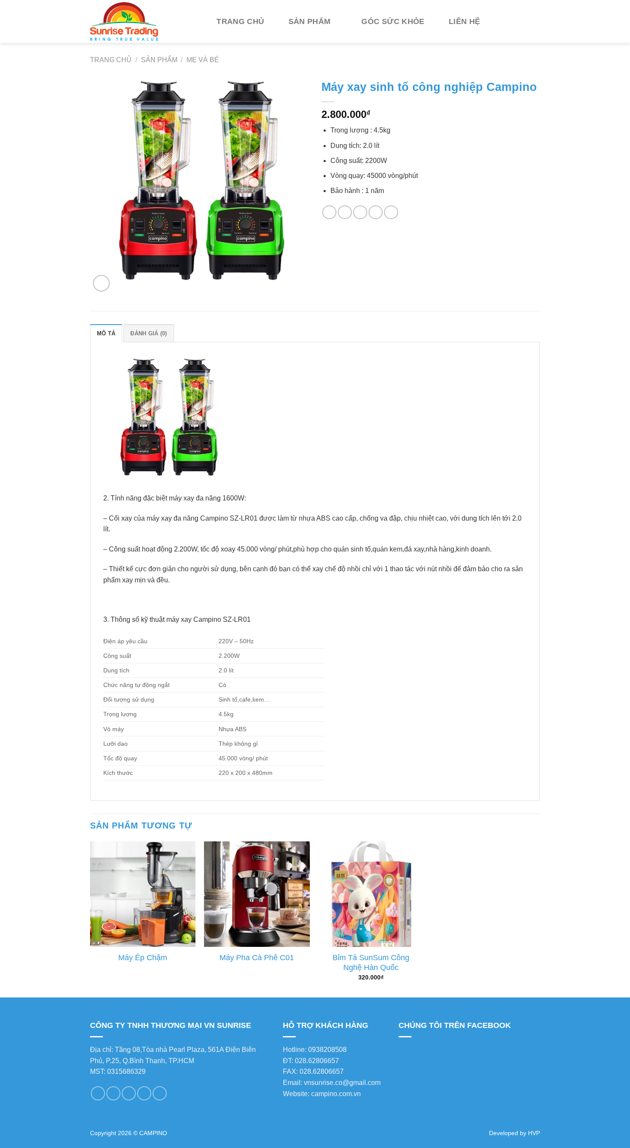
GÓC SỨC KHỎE (392, 21)
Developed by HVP (514, 1133)
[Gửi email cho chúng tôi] (113, 1093)
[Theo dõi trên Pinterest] (144, 1093)
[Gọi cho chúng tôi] (129, 1093)
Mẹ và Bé (202, 59)
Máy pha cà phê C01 (256, 957)
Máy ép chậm (142, 957)
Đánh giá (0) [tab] (148, 333)
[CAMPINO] (143, 21)
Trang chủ (240, 21)
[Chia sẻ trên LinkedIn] (391, 212)
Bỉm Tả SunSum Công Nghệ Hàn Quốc (371, 962)
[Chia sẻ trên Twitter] (345, 212)
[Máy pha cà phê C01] (257, 894)
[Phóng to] (101, 283)
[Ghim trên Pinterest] (376, 212)
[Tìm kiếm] (509, 21)
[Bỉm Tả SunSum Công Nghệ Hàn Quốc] (371, 894)
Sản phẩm (309, 21)
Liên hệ (464, 21)
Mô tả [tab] (106, 333)
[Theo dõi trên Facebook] (98, 1093)
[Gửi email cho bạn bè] (360, 212)
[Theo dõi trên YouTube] (160, 1093)
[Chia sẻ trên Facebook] (329, 212)
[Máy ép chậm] (143, 894)
